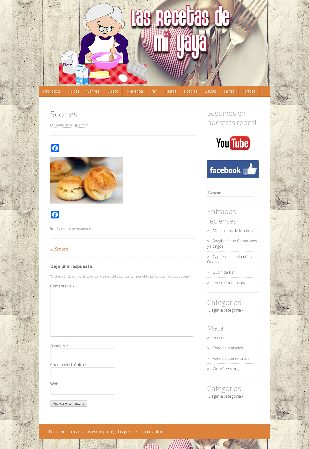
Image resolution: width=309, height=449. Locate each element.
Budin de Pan (224, 272)
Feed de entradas (228, 348)
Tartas (229, 91)
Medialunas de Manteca (233, 230)
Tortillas (249, 91)
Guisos (113, 91)
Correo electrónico (68, 364)
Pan (153, 91)
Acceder (220, 337)
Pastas (170, 91)
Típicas (73, 91)
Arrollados (51, 91)
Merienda (134, 91)
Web (54, 384)
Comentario (62, 286)
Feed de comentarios (231, 358)
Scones (59, 249)
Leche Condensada (229, 282)
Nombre (59, 345)
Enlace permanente (76, 228)
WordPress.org (226, 368)
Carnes (93, 91)
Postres (190, 91)
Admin (83, 125)
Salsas (210, 91)
